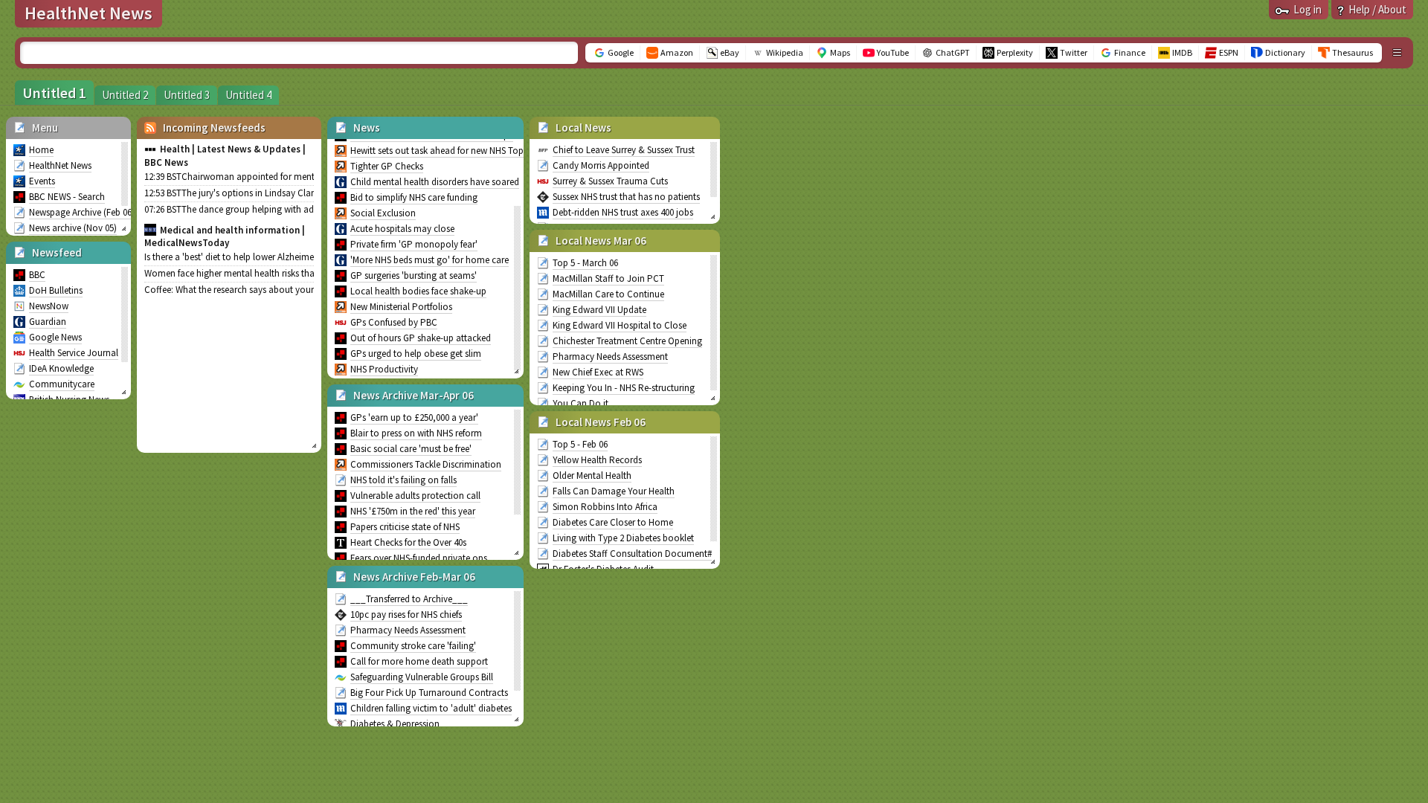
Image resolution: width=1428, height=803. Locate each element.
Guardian (47, 321)
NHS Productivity (384, 369)
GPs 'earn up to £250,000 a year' (414, 417)
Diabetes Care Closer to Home (613, 522)
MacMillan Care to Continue (608, 294)
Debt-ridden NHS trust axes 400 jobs (623, 212)
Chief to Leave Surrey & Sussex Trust (624, 149)
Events (42, 181)
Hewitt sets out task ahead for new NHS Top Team (449, 150)
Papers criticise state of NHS (405, 526)
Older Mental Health (592, 475)
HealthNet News (60, 165)
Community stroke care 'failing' (413, 645)
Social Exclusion (383, 213)
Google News (55, 337)
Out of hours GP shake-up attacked (420, 338)
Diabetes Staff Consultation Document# (632, 553)
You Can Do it (580, 403)
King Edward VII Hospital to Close (619, 325)
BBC (37, 274)
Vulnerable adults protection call (415, 495)
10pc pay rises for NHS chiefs (406, 614)
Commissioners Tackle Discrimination (425, 464)
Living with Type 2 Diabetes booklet (623, 538)
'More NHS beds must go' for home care (429, 260)
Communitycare (61, 384)
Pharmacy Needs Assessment (408, 630)
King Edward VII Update (599, 309)
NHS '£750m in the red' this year (412, 511)
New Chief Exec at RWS (598, 372)
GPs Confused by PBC (393, 322)
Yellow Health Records (597, 460)
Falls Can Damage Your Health (614, 491)
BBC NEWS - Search (67, 196)
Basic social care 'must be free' (411, 448)
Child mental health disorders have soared (434, 181)
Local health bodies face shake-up (418, 291)
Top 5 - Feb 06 (580, 444)
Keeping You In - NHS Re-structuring (624, 387)
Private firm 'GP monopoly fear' (413, 244)
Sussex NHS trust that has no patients (626, 196)
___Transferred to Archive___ (409, 599)
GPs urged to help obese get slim (415, 353)
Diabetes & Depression (395, 723)
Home (41, 149)
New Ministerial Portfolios (401, 306)
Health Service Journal (73, 352)
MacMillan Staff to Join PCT (608, 278)
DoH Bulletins (56, 290)
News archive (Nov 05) (73, 228)
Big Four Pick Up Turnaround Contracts (429, 692)
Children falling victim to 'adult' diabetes (431, 708)
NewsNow (48, 306)
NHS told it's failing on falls (403, 480)
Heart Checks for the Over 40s (408, 542)
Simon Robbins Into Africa (605, 506)
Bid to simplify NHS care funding (413, 197)
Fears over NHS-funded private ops (418, 558)
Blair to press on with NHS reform (416, 433)
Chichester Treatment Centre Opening (627, 341)
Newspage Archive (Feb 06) (82, 212)
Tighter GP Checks (386, 166)
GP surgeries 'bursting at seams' (413, 275)
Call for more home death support (419, 661)
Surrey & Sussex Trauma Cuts (610, 181)
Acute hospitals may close (402, 228)
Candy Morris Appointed (601, 165)
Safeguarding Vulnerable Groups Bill (421, 677)
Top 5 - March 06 (585, 263)
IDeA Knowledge (61, 368)
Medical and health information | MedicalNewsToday (224, 237)
